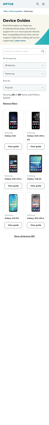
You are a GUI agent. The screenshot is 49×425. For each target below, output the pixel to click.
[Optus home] (8, 4)
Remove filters (10, 104)
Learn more (20, 41)
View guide (13, 147)
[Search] (38, 4)
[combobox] (22, 51)
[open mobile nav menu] (43, 4)
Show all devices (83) (24, 236)
